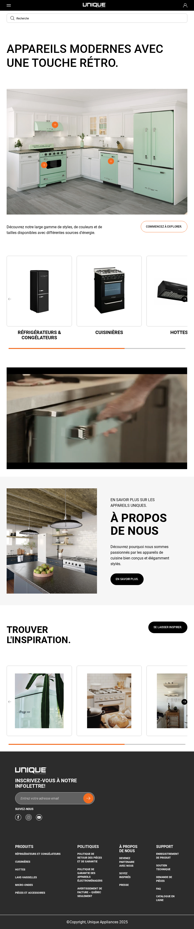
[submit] (88, 798)
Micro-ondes (24, 885)
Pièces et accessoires (30, 892)
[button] (12, 18)
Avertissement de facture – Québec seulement (89, 892)
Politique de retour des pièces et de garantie (89, 857)
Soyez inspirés (125, 875)
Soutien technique (163, 867)
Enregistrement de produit (167, 855)
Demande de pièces (164, 879)
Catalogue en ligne (165, 898)
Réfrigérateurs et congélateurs (38, 854)
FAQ (158, 888)
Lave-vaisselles (26, 877)
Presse (124, 885)
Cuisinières (22, 861)
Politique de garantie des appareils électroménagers (89, 875)
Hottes (20, 869)
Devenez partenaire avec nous (126, 862)
